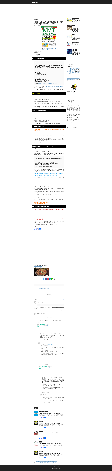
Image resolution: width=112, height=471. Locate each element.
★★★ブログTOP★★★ (38, 266)
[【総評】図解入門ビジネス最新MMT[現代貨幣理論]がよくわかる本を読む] (50, 279)
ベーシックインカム (37, 288)
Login (63, 299)
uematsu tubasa (42, 324)
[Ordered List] (42, 304)
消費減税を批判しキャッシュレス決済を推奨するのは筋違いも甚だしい (46, 461)
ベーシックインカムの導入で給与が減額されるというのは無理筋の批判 (76, 21)
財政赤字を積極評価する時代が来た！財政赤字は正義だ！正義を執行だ (50, 443)
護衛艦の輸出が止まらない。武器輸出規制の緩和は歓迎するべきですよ (76, 46)
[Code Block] (46, 304)
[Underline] (40, 304)
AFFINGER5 (64, 469)
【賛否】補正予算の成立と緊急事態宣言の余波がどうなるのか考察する (46, 462)
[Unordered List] (44, 304)
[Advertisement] (56, 10)
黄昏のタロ (48, 325)
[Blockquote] (45, 304)
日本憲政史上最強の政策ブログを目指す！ (56, 468)
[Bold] (37, 304)
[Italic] (39, 304)
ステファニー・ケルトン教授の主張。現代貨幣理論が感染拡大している (50, 432)
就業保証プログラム (42, 288)
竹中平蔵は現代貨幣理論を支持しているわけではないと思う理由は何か (50, 423)
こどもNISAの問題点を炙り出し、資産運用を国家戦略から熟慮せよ (76, 53)
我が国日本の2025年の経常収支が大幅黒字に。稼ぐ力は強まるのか (76, 38)
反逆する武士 (35, 2)
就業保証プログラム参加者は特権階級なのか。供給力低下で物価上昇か (50, 453)
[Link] (47, 304)
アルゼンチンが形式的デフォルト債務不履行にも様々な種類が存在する (50, 413)
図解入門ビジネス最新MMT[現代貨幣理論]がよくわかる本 (47, 83)
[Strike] (41, 304)
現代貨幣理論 (47, 288)
